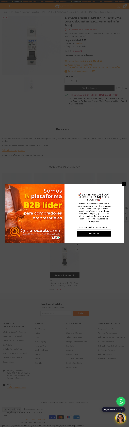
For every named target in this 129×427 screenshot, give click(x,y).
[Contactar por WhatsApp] (120, 401)
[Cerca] (124, 184)
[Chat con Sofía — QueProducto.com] (120, 418)
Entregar (94, 233)
